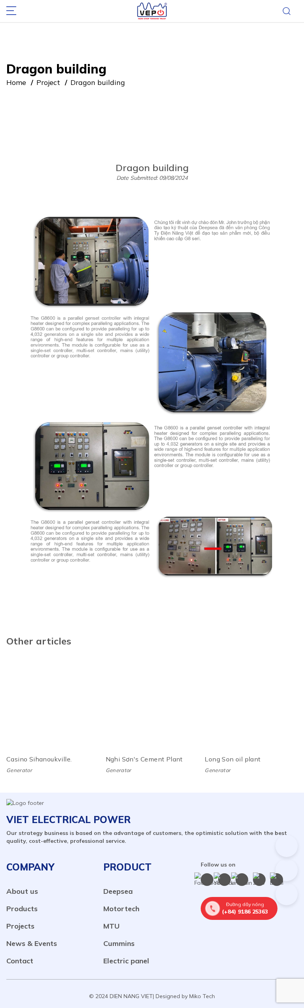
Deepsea (118, 891)
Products (22, 908)
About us (22, 891)
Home (16, 82)
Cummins (119, 943)
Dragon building (97, 82)
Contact (19, 960)
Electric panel (126, 960)
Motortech (121, 908)
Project (48, 82)
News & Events (31, 943)
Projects (20, 926)
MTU (111, 926)
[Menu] (11, 11)
